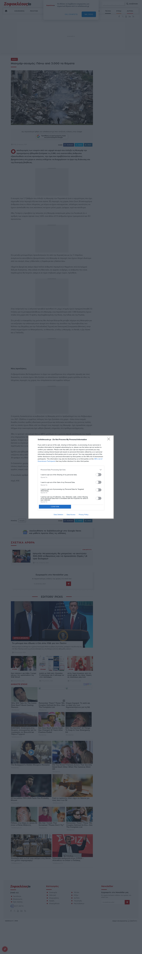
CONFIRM (55, 506)
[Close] (109, 440)
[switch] (98, 474)
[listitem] (71, 470)
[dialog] (71, 477)
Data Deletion (58, 514)
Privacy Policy (83, 514)
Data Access (71, 514)
